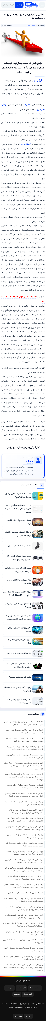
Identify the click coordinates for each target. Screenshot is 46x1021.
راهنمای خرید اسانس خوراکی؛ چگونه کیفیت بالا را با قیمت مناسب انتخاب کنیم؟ (24, 844)
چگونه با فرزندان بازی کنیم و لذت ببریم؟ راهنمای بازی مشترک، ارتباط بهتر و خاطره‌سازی (23, 900)
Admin (29, 461)
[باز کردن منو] (42, 5)
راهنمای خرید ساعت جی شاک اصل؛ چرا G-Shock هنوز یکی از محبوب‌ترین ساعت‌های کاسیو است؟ (23, 886)
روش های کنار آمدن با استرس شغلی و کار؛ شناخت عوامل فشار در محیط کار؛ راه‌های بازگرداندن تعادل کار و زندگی (23, 967)
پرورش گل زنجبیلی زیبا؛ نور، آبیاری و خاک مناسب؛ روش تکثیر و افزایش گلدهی (23, 803)
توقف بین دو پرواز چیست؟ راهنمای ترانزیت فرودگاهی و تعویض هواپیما (23, 949)
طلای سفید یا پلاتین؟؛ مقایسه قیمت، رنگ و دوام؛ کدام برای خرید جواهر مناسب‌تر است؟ (24, 828)
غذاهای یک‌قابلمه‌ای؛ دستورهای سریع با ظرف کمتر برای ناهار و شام (23, 941)
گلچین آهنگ (21, 988)
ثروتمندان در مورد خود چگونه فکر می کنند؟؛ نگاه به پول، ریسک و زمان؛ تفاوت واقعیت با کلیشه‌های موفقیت (24, 777)
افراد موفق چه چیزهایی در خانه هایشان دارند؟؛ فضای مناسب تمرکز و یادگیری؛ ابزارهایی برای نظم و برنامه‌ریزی (23, 766)
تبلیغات (26, 104)
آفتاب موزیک (27, 994)
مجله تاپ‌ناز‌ (31, 5)
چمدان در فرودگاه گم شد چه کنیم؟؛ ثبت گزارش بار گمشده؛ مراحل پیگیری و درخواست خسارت (24, 748)
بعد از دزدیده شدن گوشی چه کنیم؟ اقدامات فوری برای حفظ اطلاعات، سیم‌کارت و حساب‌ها (23, 924)
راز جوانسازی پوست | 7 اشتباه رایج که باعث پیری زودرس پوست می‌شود (25, 836)
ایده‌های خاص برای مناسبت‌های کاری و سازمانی (25, 893)
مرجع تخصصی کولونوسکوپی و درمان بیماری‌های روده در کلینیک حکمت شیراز (23, 756)
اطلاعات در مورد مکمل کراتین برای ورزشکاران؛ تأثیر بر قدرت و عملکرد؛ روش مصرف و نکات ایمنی (23, 723)
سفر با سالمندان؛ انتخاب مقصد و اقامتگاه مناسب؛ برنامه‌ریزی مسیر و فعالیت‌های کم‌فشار (25, 877)
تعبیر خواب (9, 988)
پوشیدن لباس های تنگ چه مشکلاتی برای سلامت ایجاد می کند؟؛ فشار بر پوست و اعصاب (25, 853)
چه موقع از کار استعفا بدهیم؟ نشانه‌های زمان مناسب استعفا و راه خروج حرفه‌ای (23, 958)
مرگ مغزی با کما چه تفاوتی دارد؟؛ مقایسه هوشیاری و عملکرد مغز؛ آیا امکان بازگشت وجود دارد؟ (23, 861)
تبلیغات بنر (26, 144)
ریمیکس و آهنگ (34, 988)
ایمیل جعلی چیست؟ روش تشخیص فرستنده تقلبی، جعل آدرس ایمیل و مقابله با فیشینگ (24, 916)
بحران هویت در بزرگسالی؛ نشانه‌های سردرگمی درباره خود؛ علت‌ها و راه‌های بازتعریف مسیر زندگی (24, 869)
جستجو (19, 4)
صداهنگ (17, 994)
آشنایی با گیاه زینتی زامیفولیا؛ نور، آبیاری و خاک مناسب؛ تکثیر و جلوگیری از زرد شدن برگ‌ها (26, 811)
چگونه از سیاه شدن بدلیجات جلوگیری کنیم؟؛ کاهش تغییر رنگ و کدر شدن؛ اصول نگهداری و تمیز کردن (24, 819)
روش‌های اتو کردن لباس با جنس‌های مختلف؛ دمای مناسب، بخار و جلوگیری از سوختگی (24, 908)
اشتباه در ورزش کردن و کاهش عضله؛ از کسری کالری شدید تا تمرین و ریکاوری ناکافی (24, 731)
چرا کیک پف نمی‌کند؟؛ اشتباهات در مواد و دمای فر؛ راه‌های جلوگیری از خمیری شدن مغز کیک (24, 739)
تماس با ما (18, 1016)
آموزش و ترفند (31, 26)
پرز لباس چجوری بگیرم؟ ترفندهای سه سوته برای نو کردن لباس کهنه (24, 933)
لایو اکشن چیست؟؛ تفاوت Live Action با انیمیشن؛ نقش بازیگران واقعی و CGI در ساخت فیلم (24, 786)
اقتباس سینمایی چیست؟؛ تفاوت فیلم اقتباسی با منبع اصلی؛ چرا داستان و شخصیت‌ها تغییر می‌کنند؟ (24, 795)
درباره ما (28, 1016)
